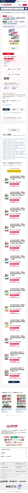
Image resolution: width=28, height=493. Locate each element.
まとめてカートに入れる (15, 171)
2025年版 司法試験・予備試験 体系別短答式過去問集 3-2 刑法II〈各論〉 (14, 158)
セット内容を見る (7, 105)
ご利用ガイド (18, 1)
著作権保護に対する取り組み (21, 471)
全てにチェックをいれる (14, 168)
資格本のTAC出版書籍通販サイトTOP (8, 12)
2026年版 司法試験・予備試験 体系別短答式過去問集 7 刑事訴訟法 (17, 337)
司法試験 (17, 12)
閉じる (14, 381)
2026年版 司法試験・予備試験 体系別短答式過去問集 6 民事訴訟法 (17, 321)
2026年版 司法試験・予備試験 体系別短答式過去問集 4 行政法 (17, 289)
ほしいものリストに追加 (15, 69)
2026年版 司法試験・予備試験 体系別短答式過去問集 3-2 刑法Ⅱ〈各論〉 (17, 273)
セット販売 (23, 12)
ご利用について (7, 87)
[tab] (8, 54)
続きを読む (14, 130)
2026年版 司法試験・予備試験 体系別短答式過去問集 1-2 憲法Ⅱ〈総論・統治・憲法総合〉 (17, 193)
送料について (6, 88)
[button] (25, 405)
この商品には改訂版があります (8, 26)
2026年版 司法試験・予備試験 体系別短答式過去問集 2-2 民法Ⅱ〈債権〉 (17, 225)
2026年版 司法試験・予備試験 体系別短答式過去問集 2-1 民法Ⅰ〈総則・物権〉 (17, 209)
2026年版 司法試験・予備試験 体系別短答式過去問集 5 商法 (17, 305)
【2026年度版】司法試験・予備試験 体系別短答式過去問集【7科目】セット (17, 369)
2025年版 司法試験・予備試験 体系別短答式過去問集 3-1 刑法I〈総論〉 (14, 155)
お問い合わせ (4, 477)
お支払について (15, 87)
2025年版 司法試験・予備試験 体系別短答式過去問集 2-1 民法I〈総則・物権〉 (14, 145)
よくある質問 (4, 475)
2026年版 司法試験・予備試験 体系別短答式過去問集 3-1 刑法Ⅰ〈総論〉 (17, 257)
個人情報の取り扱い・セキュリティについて (21, 467)
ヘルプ (17, 475)
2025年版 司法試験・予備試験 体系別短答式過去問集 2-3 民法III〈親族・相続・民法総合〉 (14, 151)
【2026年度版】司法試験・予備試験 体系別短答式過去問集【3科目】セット (17, 353)
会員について (6, 62)
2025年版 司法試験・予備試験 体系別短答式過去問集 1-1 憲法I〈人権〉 (14, 139)
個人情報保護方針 (5, 467)
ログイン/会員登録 (24, 5)
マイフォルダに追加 (15, 74)
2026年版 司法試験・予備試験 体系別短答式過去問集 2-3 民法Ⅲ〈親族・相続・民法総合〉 (17, 241)
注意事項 (13, 88)
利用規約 (3, 463)
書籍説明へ (13, 48)
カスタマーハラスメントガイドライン (7, 471)
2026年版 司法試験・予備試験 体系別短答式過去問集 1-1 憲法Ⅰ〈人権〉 (17, 177)
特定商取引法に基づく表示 (20, 463)
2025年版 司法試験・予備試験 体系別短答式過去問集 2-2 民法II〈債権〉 (14, 149)
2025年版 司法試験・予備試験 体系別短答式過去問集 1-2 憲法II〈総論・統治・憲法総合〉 (14, 142)
